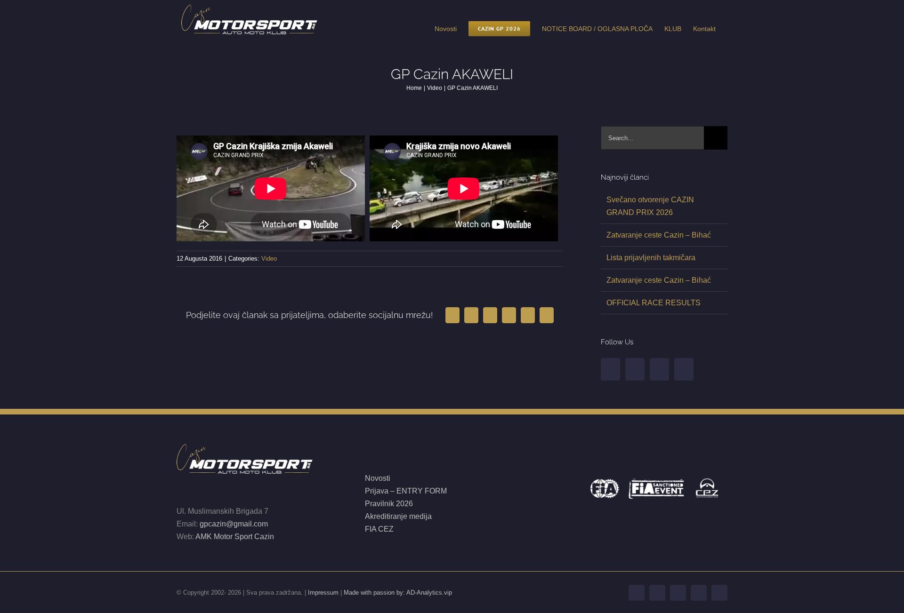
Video (269, 258)
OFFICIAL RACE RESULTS (653, 303)
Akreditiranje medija (398, 516)
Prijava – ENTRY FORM (407, 491)
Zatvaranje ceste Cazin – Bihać (658, 235)
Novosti (377, 478)
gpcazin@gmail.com (234, 524)
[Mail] (684, 369)
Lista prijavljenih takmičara (650, 258)
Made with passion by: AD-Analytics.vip (398, 592)
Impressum (323, 592)
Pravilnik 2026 (389, 504)
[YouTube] (635, 369)
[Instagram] (659, 369)
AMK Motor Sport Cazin (234, 537)
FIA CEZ (379, 529)
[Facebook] (610, 369)
